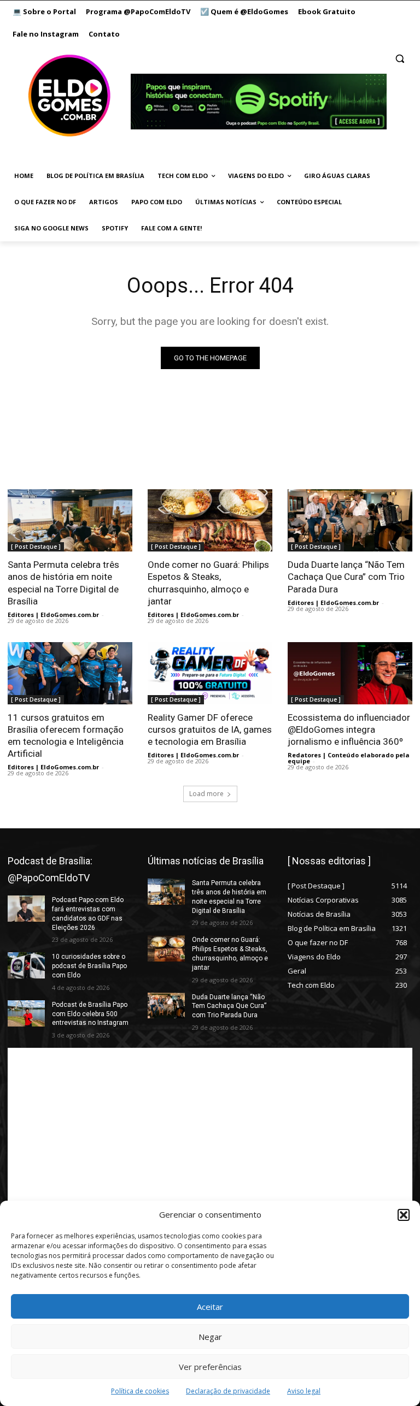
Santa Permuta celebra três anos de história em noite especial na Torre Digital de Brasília (63, 582)
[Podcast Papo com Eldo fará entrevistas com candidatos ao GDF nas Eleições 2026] (26, 908)
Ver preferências (210, 1366)
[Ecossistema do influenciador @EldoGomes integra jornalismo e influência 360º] (350, 673)
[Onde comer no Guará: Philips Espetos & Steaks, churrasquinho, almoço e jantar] (210, 520)
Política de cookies (140, 1391)
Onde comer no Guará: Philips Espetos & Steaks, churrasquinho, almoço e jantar (208, 582)
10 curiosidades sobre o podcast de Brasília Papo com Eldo (89, 966)
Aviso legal (303, 1391)
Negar (210, 1336)
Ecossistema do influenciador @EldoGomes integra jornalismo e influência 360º (349, 729)
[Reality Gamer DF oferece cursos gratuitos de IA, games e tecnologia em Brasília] (210, 673)
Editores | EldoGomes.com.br (53, 614)
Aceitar (210, 1306)
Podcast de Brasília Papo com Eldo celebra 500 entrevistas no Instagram (90, 1014)
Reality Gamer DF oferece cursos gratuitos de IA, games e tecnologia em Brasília (210, 729)
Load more (206, 793)
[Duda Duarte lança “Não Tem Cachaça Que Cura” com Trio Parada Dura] (350, 520)
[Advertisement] (210, 1124)
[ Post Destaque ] (36, 546)
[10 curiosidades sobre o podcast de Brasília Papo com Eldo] (26, 965)
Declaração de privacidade (228, 1391)
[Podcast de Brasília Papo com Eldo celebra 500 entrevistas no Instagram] (26, 1013)
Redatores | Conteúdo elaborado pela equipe (349, 758)
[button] (403, 1214)
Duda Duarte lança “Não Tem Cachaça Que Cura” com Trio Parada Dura (346, 576)
